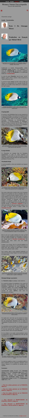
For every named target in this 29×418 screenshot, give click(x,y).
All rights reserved (22, 415)
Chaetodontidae (11, 73)
